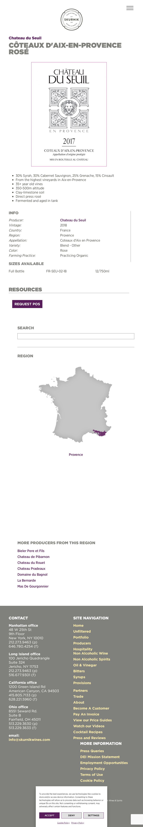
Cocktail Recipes (88, 732)
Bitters (79, 671)
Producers (82, 643)
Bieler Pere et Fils (30, 551)
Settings (93, 815)
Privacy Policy (77, 822)
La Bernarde (26, 580)
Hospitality (82, 649)
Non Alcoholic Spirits (91, 659)
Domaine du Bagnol (32, 574)
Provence (76, 454)
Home (78, 625)
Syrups (79, 677)
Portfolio (81, 637)
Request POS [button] (27, 304)
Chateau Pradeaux (31, 568)
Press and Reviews (89, 738)
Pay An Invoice (86, 714)
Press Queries (92, 751)
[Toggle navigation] (130, 8)
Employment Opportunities (104, 763)
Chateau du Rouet (31, 562)
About (78, 702)
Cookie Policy (63, 822)
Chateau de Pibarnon (33, 556)
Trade (78, 696)
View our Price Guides (92, 720)
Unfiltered (82, 631)
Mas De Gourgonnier (32, 586)
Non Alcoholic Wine (90, 653)
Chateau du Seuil (25, 38)
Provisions (82, 683)
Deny (71, 815)
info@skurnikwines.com (29, 739)
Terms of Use (91, 774)
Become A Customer (91, 708)
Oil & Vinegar (85, 665)
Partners (80, 690)
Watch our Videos (88, 726)
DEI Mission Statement (100, 757)
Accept (49, 815)
